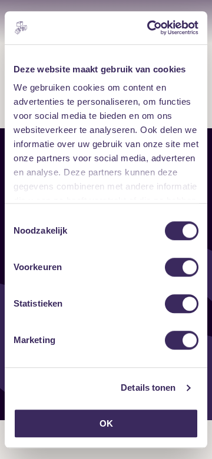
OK (106, 423)
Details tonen (148, 387)
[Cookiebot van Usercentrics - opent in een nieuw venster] (149, 27)
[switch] (181, 267)
